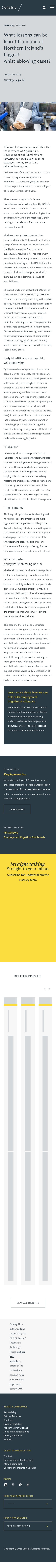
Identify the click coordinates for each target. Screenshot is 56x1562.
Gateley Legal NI (14, 80)
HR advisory (11, 832)
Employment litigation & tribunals (24, 837)
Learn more (20, 809)
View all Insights (28, 1302)
